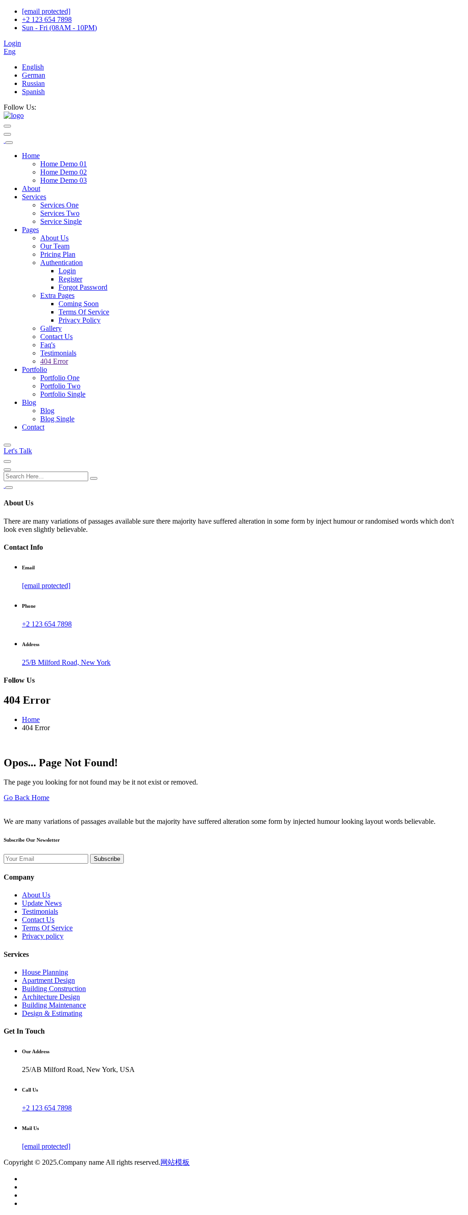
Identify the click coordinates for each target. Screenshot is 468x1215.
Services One (59, 205)
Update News (42, 903)
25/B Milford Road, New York (66, 662)
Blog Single (57, 419)
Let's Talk (18, 451)
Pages (30, 229)
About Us (54, 238)
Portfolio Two (60, 386)
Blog (29, 402)
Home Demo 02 (63, 172)
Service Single (61, 221)
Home (31, 155)
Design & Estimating (52, 1013)
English (33, 67)
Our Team (54, 246)
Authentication (61, 262)
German (33, 75)
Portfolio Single (62, 394)
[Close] (9, 142)
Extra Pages (57, 295)
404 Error (54, 361)
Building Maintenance (54, 1005)
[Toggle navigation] (7, 134)
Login (12, 43)
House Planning (45, 972)
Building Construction (54, 988)
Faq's (47, 345)
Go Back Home (26, 797)
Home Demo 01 (63, 164)
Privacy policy (43, 936)
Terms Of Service (83, 312)
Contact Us (56, 336)
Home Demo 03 (63, 180)
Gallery (51, 328)
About (31, 188)
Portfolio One (60, 378)
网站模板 (175, 1162)
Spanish (33, 92)
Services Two (60, 213)
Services (34, 197)
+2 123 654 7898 (47, 19)
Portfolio (34, 369)
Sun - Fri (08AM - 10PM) (59, 28)
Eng (10, 51)
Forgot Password (82, 287)
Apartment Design (48, 980)
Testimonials (58, 353)
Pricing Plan (57, 254)
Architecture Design (51, 997)
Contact (33, 427)
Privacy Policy (79, 320)
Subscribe (107, 858)
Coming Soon (78, 304)
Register (70, 279)
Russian (33, 83)
